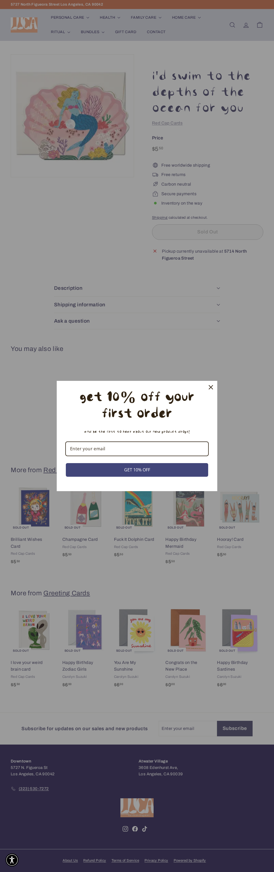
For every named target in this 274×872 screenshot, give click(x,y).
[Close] (210, 387)
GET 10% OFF (137, 470)
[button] (12, 860)
